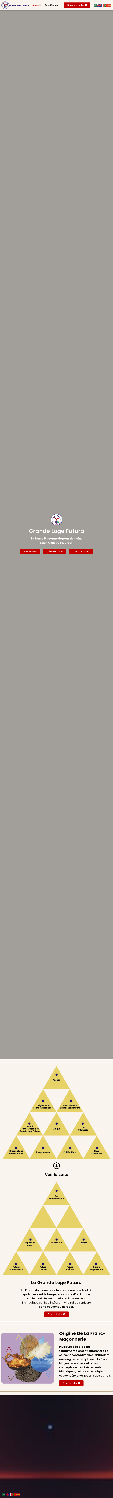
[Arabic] (95, 5)
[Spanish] (110, 5)
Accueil (36, 5)
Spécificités (51, 5)
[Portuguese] (106, 5)
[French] (102, 5)
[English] (99, 5)
